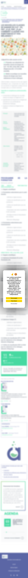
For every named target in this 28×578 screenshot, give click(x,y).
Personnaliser (14, 303)
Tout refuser (14, 301)
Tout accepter (14, 298)
